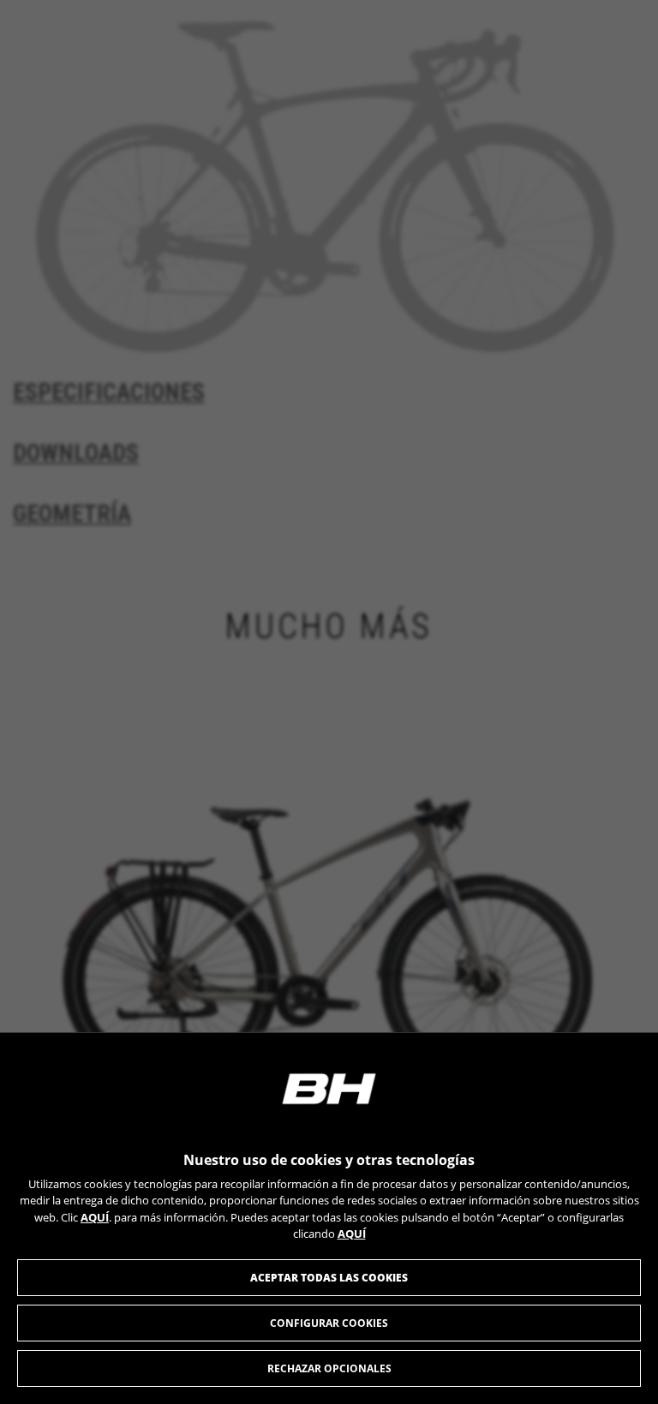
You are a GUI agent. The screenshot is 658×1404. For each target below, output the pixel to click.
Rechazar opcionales (329, 1368)
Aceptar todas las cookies (329, 1277)
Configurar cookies (329, 1323)
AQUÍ (95, 1217)
